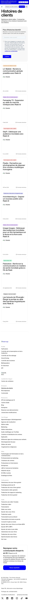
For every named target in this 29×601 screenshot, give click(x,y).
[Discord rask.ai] (12, 598)
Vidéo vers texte (6, 509)
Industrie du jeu (5, 470)
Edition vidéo (5, 424)
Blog (2, 405)
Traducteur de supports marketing (11, 492)
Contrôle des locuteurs (8, 360)
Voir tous (3, 539)
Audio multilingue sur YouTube (10, 432)
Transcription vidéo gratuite (9, 490)
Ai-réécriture (5, 365)
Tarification (4, 349)
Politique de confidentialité (9, 591)
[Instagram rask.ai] (17, 598)
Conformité (4, 393)
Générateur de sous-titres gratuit (11, 482)
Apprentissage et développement (11, 419)
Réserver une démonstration (9, 410)
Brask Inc (11, 579)
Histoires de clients (7, 388)
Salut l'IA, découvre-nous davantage (12, 588)
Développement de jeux (8, 442)
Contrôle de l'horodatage (8, 355)
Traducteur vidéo (6, 504)
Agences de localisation (8, 422)
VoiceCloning (5, 358)
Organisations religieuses (9, 447)
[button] (26, 7)
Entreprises (4, 465)
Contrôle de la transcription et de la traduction (12, 352)
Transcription (5, 507)
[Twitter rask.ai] (2, 598)
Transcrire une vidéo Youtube (9, 502)
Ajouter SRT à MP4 (6, 526)
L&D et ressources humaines (9, 468)
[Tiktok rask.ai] (21, 598)
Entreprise (4, 407)
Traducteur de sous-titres (8, 534)
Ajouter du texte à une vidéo (9, 529)
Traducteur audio (6, 514)
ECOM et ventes (6, 473)
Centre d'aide (5, 402)
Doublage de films (6, 475)
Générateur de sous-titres (9, 531)
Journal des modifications (9, 412)
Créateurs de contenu (7, 460)
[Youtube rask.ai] (26, 598)
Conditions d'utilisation (8, 594)
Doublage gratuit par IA (8, 485)
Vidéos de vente (6, 444)
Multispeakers (5, 363)
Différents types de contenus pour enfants (13, 439)
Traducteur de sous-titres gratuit (11, 487)
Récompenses (5, 390)
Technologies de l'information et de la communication (12, 454)
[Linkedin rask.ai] (7, 598)
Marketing (4, 427)
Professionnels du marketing (9, 458)
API (2, 368)
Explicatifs (4, 437)
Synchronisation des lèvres (9, 536)
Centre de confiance (7, 381)
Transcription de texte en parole (10, 519)
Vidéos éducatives (6, 429)
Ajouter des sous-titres (8, 512)
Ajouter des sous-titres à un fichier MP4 (13, 524)
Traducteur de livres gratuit (9, 495)
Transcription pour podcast (9, 517)
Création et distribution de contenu (11, 434)
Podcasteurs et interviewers (9, 463)
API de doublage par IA (8, 400)
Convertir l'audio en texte (8, 522)
